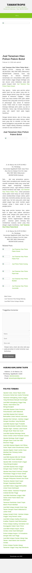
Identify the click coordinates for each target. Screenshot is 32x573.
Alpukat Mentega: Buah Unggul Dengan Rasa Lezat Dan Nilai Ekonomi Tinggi (13, 440)
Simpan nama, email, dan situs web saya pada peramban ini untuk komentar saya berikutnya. (16, 349)
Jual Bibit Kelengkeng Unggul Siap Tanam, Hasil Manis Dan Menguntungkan (14, 405)
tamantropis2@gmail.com (17, 378)
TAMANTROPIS (16, 4)
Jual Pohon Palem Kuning (20, 264)
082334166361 (14, 376)
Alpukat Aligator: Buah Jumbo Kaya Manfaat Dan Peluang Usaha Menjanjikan (14, 452)
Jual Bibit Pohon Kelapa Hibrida (14, 301)
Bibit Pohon (7, 296)
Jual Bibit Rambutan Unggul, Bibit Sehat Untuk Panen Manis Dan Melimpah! (14, 498)
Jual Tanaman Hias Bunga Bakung (14, 299)
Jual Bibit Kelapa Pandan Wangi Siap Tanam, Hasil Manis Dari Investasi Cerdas (15, 540)
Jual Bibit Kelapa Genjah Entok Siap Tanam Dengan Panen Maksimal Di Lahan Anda (15, 509)
